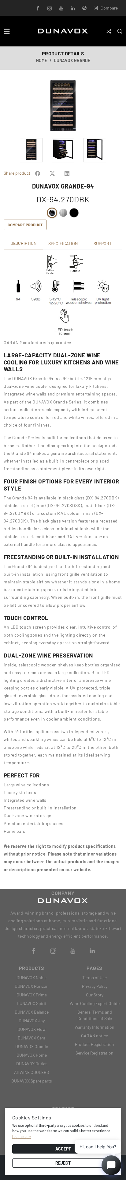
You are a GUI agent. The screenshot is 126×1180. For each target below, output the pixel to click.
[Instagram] (49, 7)
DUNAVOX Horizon (32, 986)
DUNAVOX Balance (32, 1012)
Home (41, 60)
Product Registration (94, 1044)
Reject (63, 1163)
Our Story (94, 994)
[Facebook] (38, 7)
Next (119, 106)
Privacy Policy (94, 986)
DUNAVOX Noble (31, 977)
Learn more (21, 1136)
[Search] (119, 31)
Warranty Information (94, 1027)
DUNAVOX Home (32, 1055)
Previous (7, 106)
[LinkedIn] (73, 7)
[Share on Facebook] (37, 173)
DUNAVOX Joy (32, 1020)
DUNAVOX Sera (31, 1037)
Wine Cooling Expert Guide (95, 1003)
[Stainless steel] (63, 213)
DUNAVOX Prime (32, 994)
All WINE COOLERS (31, 1072)
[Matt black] (74, 213)
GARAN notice (94, 1035)
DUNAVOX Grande (72, 60)
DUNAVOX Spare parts (31, 1080)
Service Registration (94, 1052)
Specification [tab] (63, 243)
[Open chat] (111, 1165)
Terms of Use (94, 977)
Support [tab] (103, 243)
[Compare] (108, 31)
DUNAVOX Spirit (31, 1003)
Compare (109, 7)
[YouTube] (61, 7)
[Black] (52, 213)
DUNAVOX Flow (31, 1029)
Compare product (25, 224)
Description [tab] (23, 243)
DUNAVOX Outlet (31, 1063)
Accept (63, 1148)
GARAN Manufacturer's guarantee (37, 342)
